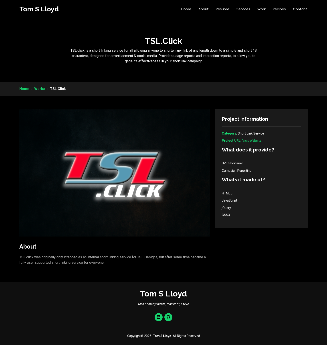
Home (186, 9)
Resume (222, 9)
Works (39, 89)
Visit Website (251, 141)
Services (243, 9)
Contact (300, 9)
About (203, 9)
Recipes (279, 9)
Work (261, 9)
